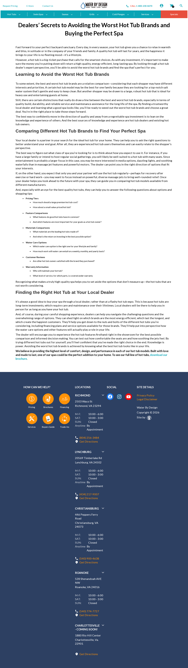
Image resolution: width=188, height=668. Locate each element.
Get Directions (88, 441)
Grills (91, 14)
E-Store (30, 6)
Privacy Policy (145, 395)
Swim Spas (38, 14)
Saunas (65, 14)
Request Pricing (10, 6)
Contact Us (47, 6)
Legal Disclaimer (147, 399)
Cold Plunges (118, 14)
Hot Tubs (11, 14)
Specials (174, 14)
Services (145, 14)
